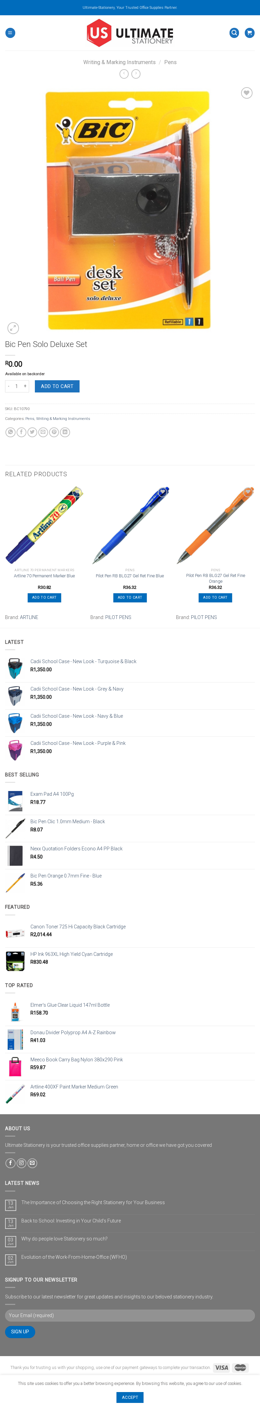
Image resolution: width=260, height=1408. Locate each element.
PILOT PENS (118, 617)
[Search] (234, 33)
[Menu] (10, 33)
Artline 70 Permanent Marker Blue (44, 575)
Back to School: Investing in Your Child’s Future (71, 1220)
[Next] (255, 556)
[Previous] (5, 556)
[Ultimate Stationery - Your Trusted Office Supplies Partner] (130, 33)
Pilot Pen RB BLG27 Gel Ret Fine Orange (215, 578)
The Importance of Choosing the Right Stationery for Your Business (93, 1202)
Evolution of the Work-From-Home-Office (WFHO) (74, 1257)
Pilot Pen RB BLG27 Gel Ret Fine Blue (130, 575)
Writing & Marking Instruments (119, 62)
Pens (170, 62)
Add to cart (57, 386)
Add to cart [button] (44, 597)
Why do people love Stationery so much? (64, 1238)
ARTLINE (29, 617)
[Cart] (249, 33)
